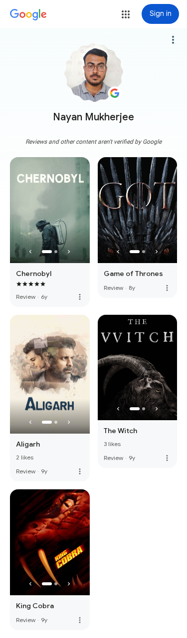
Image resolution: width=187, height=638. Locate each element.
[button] (126, 14)
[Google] (28, 15)
